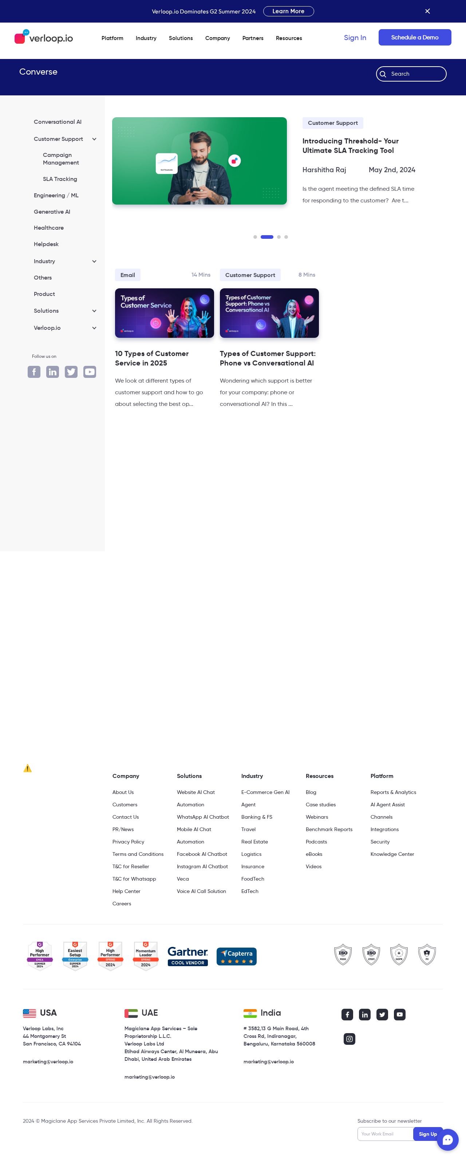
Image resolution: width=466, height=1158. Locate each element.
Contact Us (125, 817)
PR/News (123, 829)
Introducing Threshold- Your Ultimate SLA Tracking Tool (351, 145)
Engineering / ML (56, 195)
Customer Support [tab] (58, 138)
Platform (112, 38)
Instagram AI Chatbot (202, 866)
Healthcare (49, 227)
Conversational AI (58, 121)
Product (44, 293)
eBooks (314, 854)
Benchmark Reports (329, 829)
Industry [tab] (44, 261)
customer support (333, 123)
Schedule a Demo (415, 37)
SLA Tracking (60, 178)
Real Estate (254, 841)
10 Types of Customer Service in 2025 (152, 358)
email (128, 275)
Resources (319, 776)
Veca (183, 879)
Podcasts (316, 841)
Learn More (289, 11)
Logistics (251, 854)
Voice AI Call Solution (201, 891)
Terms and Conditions (137, 854)
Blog (311, 792)
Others (43, 277)
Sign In (355, 37)
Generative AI (52, 211)
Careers (121, 903)
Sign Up (428, 1134)
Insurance (252, 866)
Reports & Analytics (393, 792)
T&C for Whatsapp (134, 879)
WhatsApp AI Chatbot (203, 817)
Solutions (181, 38)
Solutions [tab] (46, 310)
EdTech (249, 891)
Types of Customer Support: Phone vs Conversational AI (268, 358)
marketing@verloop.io (48, 1061)
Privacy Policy (128, 841)
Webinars (317, 817)
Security (380, 841)
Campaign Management (61, 158)
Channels (381, 817)
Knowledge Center (392, 854)
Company (125, 776)
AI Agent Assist (388, 804)
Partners (253, 38)
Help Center (126, 891)
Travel (248, 829)
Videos (313, 866)
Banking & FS (256, 817)
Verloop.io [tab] (47, 327)
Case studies (321, 804)
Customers (124, 804)
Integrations (385, 829)
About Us (123, 792)
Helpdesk (46, 244)
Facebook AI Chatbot (202, 854)
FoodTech (252, 879)
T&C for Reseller (130, 866)
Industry (146, 38)
